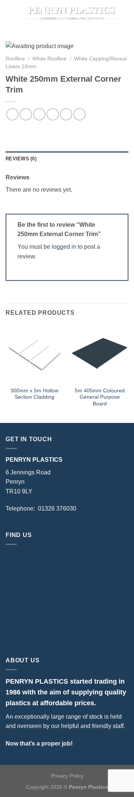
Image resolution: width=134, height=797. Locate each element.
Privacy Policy (67, 776)
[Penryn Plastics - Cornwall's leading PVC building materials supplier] (71, 13)
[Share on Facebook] (26, 114)
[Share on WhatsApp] (12, 114)
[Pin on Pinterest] (66, 114)
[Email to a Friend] (53, 114)
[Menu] (10, 13)
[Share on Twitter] (39, 114)
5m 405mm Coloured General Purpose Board (100, 397)
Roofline (15, 59)
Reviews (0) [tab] (21, 158)
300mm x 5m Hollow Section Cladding (34, 394)
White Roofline (49, 59)
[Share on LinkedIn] (79, 114)
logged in (64, 247)
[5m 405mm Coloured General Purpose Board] (99, 354)
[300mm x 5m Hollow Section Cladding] (34, 354)
